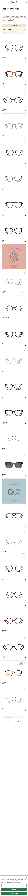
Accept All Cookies (14, 893)
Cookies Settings (13, 885)
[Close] (26, 877)
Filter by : (5, 29)
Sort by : (5, 32)
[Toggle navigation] (2, 2)
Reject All (14, 889)
